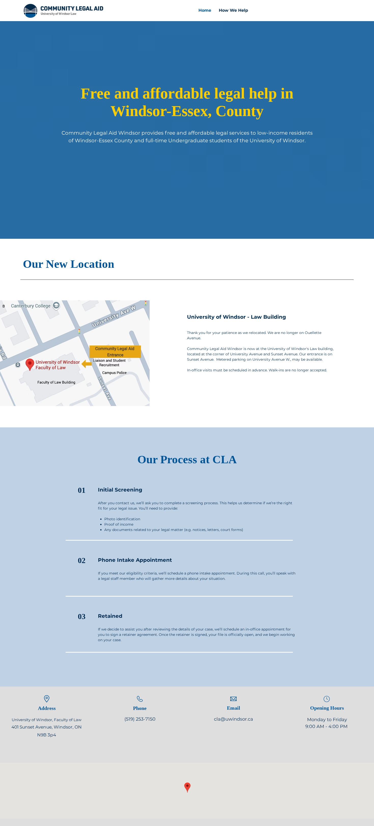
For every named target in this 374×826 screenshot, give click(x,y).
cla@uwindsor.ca (233, 719)
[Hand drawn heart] (63, 11)
